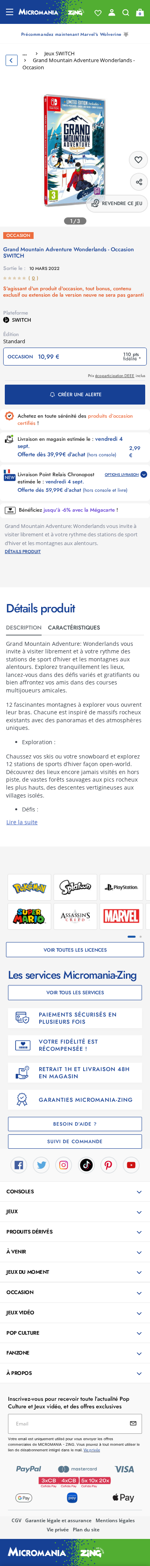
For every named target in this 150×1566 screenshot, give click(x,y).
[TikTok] (86, 1164)
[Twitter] (41, 1164)
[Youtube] (131, 1164)
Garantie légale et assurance (58, 1520)
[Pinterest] (108, 1164)
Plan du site (86, 1529)
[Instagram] (63, 1164)
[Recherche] (126, 14)
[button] (76, 1192)
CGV (16, 1520)
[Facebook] (18, 1164)
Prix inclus (116, 376)
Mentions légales (115, 1520)
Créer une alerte (80, 394)
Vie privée (58, 1529)
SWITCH (21, 319)
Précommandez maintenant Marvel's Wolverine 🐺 (75, 34)
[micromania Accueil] (51, 12)
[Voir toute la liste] (98, 13)
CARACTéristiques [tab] (74, 627)
